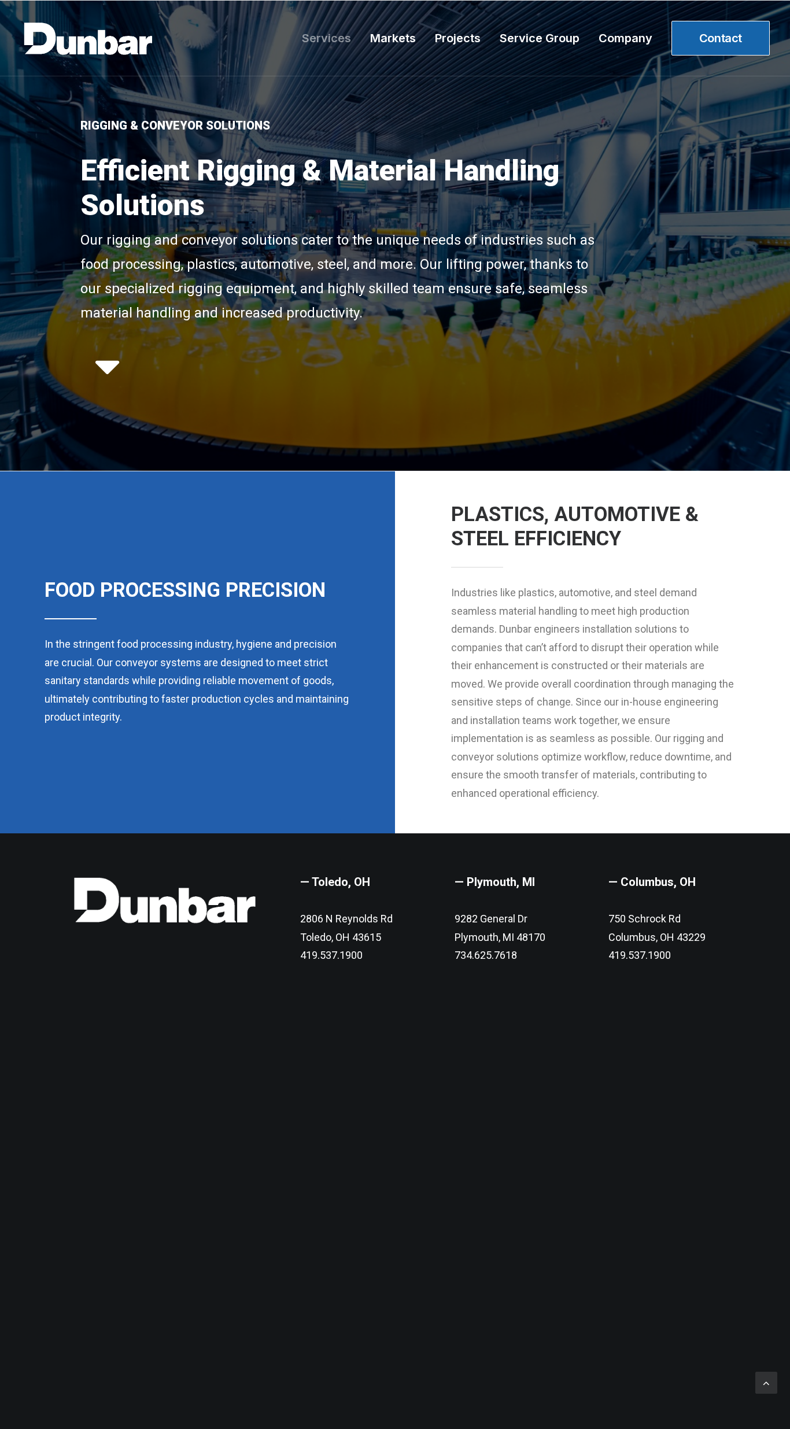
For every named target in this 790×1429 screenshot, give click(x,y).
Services (326, 38)
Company (625, 38)
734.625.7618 (486, 955)
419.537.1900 (331, 955)
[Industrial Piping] (107, 381)
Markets (393, 38)
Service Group (539, 38)
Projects (458, 38)
